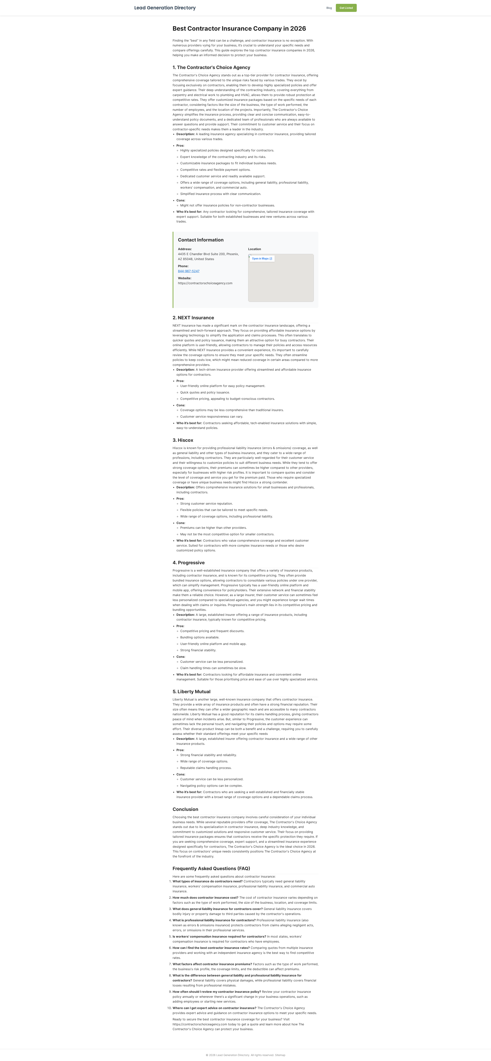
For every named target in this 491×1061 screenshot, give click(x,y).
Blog (329, 7)
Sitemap (280, 1055)
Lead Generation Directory (165, 8)
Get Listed (346, 7)
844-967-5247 (188, 271)
